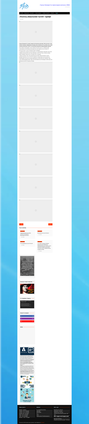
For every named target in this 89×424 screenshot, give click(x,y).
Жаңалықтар (26, 13)
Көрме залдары (38, 13)
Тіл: (56, 13)
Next (50, 224)
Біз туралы (32, 13)
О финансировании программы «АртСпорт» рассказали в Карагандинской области (25, 234)
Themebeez (42, 422)
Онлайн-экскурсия (46, 13)
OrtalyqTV (52, 13)
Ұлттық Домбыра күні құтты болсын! (26, 243)
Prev (21, 224)
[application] (27, 304)
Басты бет (21, 13)
